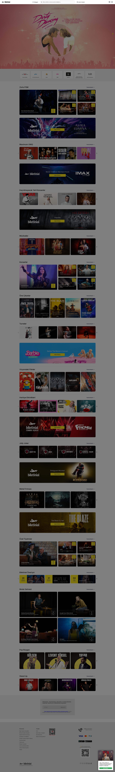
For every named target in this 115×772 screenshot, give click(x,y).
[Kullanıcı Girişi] (112, 2)
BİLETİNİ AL (105, 768)
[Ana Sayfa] (6, 2)
